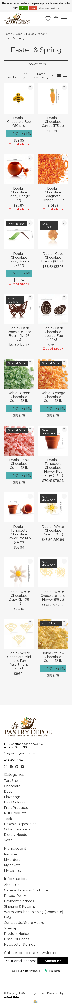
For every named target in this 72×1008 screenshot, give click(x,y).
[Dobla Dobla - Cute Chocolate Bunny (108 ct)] (53, 234)
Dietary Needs (15, 835)
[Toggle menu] (64, 19)
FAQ (7, 917)
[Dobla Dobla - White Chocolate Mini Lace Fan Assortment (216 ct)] (19, 634)
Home (8, 33)
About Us (11, 885)
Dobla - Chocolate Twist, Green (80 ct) (19, 259)
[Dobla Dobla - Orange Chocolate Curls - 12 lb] (53, 374)
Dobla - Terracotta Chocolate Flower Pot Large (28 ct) (53, 467)
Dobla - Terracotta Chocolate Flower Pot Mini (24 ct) (18, 534)
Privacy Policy (15, 896)
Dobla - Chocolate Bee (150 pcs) (19, 121)
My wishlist (12, 870)
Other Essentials (17, 829)
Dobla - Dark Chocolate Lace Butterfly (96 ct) (19, 334)
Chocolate (12, 786)
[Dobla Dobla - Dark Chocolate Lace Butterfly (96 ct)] (19, 309)
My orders (12, 860)
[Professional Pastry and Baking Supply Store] (17, 19)
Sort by (24, 75)
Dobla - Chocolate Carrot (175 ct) (53, 121)
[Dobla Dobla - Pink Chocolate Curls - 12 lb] (19, 441)
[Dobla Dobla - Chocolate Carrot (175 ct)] (53, 98)
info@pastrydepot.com (19, 753)
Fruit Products (16, 808)
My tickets (12, 865)
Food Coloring (15, 802)
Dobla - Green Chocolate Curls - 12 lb (19, 396)
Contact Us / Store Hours (24, 923)
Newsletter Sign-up (20, 944)
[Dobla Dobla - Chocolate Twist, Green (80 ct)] (19, 234)
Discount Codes (16, 939)
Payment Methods (19, 901)
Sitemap (10, 928)
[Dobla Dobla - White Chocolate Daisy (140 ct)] (53, 507)
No (33, 8)
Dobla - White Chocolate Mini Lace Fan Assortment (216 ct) (19, 660)
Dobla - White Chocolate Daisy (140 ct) (53, 530)
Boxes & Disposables (20, 824)
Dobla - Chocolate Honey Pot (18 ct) (19, 194)
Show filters (36, 64)
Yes (23, 8)
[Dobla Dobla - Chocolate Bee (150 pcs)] (19, 98)
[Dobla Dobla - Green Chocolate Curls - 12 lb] (19, 374)
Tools (8, 818)
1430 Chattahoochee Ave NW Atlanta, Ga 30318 (24, 745)
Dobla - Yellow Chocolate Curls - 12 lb (52, 657)
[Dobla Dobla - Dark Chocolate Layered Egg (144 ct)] (53, 309)
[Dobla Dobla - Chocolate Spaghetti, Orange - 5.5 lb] (53, 169)
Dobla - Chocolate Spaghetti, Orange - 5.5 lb (53, 194)
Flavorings (12, 797)
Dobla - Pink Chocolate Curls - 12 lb (19, 463)
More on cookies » (49, 8)
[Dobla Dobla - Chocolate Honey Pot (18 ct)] (19, 169)
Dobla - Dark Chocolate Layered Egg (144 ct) (53, 334)
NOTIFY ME (22, 133)
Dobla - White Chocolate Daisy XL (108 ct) (19, 597)
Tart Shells (12, 781)
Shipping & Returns (19, 906)
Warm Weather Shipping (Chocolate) (33, 912)
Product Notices (17, 934)
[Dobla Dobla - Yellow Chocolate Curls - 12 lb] (53, 634)
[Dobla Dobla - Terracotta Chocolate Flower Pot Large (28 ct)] (53, 441)
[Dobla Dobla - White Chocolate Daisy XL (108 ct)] (19, 572)
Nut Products (15, 813)
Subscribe (53, 961)
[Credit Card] (35, 1002)
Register (10, 854)
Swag (8, 840)
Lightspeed (11, 996)
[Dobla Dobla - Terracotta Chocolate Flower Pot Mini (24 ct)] (19, 507)
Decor (19, 33)
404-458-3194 (13, 760)
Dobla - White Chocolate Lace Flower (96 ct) (53, 595)
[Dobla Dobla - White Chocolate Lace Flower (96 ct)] (53, 572)
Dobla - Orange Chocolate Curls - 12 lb (53, 396)
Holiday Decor (35, 33)
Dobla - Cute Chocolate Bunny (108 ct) (53, 257)
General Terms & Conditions (26, 890)
